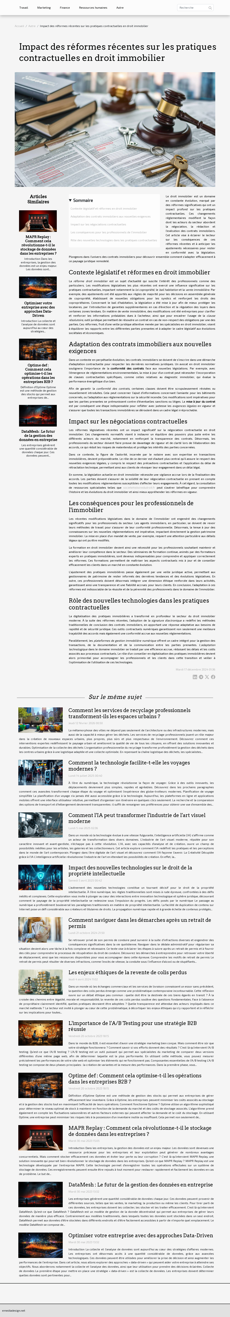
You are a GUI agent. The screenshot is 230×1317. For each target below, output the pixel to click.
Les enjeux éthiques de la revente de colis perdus (127, 972)
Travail (23, 7)
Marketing (44, 7)
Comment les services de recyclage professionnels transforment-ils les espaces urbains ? (129, 713)
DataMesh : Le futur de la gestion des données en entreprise (38, 435)
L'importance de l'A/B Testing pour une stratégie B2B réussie (132, 1026)
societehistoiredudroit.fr (139, 487)
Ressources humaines (93, 7)
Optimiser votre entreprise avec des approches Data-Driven (38, 309)
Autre (120, 7)
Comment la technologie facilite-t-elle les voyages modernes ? (129, 766)
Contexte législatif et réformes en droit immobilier (104, 208)
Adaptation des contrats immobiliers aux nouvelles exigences (111, 216)
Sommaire (83, 200)
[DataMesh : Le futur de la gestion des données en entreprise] (38, 416)
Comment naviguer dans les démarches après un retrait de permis (139, 923)
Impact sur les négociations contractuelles (98, 224)
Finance (65, 7)
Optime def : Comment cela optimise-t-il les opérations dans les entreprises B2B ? (38, 373)
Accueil (19, 26)
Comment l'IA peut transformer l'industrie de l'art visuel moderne (137, 818)
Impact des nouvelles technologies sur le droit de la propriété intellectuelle (130, 871)
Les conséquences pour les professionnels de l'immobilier (109, 232)
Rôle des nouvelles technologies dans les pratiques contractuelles (114, 240)
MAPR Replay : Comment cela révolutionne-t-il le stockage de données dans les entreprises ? (38, 245)
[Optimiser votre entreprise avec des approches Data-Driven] (38, 287)
